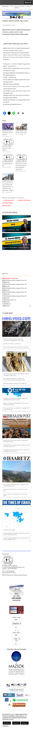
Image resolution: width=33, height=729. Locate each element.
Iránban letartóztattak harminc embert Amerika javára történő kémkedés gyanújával (21, 165)
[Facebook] (11, 18)
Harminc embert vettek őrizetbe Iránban (7, 148)
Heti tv (5, 274)
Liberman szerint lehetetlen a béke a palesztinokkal (8, 203)
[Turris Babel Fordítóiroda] (8, 697)
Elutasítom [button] (24, 723)
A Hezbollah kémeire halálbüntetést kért (7, 163)
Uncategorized (20, 198)
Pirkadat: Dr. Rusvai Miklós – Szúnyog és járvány (16, 247)
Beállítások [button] (7, 723)
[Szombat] (6, 702)
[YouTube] (13, 18)
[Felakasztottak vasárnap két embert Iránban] (8, 126)
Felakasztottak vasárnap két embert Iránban (7, 132)
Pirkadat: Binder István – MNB (11, 230)
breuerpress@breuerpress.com (15, 567)
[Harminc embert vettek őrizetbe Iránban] (8, 142)
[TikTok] (16, 18)
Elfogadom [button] (16, 723)
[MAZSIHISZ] (16, 692)
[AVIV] (8, 687)
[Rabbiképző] (10, 702)
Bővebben (6, 726)
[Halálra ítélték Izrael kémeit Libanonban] (21, 126)
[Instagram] (22, 18)
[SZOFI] (20, 697)
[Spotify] (19, 18)
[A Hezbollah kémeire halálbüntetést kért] (8, 157)
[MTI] (27, 697)
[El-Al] (19, 687)
